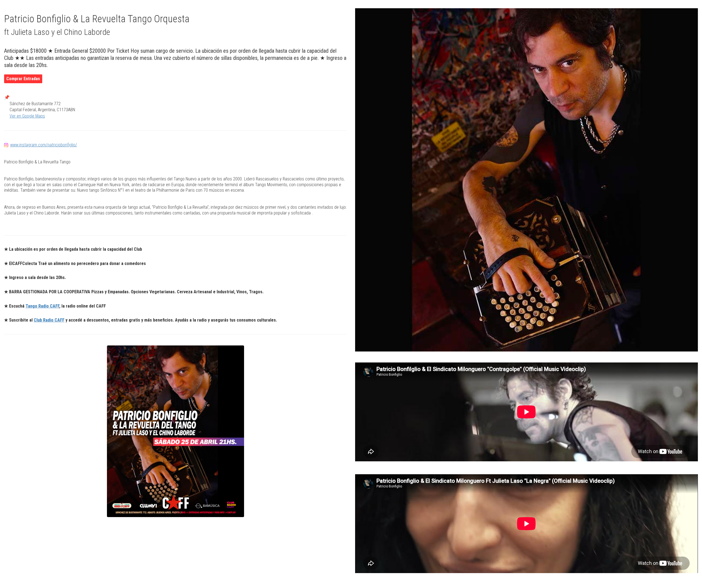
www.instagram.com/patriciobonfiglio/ (43, 144)
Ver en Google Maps (27, 116)
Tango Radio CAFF (42, 306)
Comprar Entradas (23, 78)
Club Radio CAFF (49, 320)
